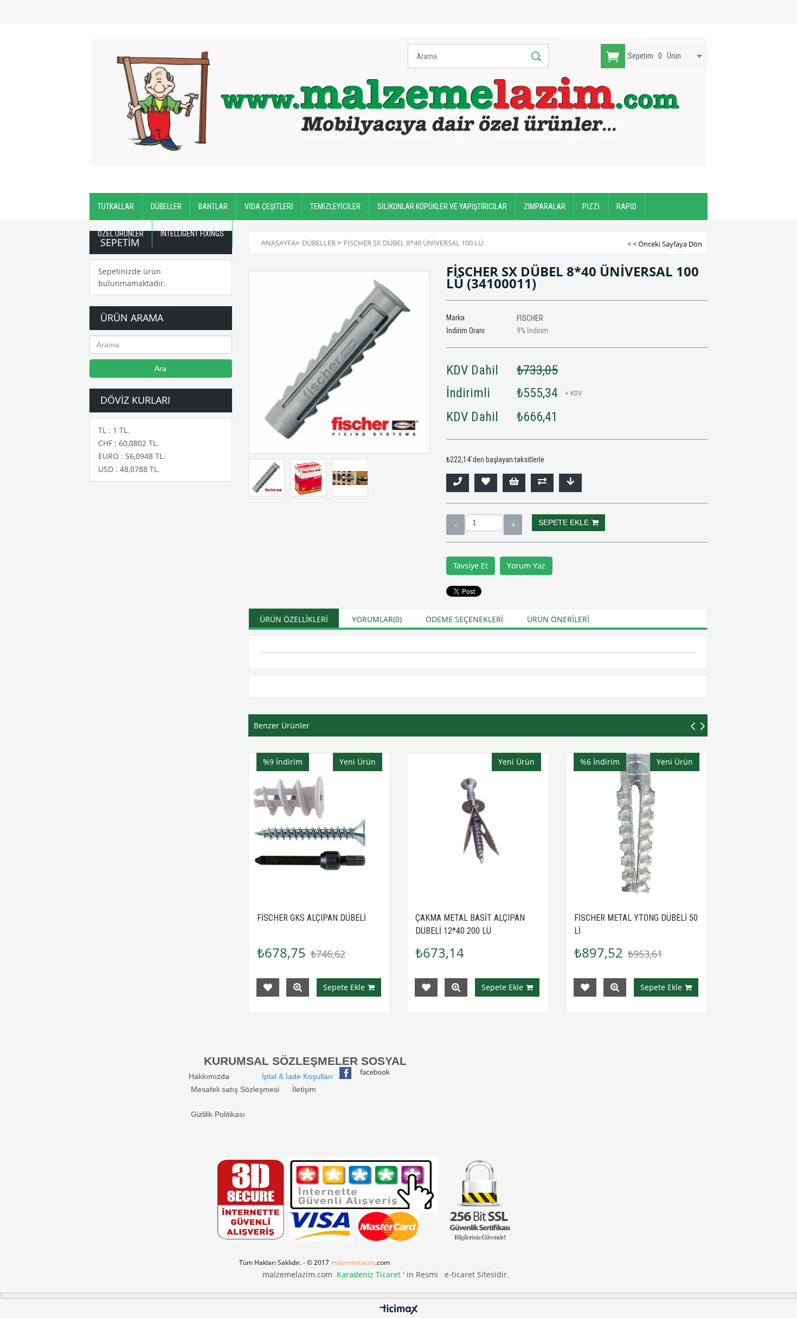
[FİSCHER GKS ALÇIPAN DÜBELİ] (319, 824)
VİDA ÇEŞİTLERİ (269, 206)
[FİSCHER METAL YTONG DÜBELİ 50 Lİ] (637, 824)
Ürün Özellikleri (294, 619)
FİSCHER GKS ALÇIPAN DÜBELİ (311, 918)
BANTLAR (213, 206)
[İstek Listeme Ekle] (514, 483)
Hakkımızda (217, 1076)
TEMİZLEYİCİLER (335, 206)
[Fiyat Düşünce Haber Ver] (570, 483)
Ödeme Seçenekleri (464, 619)
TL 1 (114, 430)
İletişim (304, 1089)
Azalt (455, 524)
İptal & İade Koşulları (297, 1076)
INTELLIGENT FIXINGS (192, 233)
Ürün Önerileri (558, 619)
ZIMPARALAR (544, 206)
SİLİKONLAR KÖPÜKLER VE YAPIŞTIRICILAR (442, 206)
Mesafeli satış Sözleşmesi (235, 1089)
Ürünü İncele (297, 987)
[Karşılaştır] (542, 483)
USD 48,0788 (129, 469)
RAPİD (626, 206)
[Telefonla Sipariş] (457, 483)
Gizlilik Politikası (218, 1114)
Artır (513, 524)
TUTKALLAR (116, 206)
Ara (160, 368)
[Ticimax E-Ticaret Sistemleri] (399, 1309)
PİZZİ (591, 206)
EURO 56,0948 (131, 456)
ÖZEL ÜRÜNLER (121, 233)
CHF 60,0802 (128, 443)
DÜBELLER (166, 206)
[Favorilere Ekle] (485, 483)
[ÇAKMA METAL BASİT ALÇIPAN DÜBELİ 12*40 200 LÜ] (478, 824)
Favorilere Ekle (267, 987)
